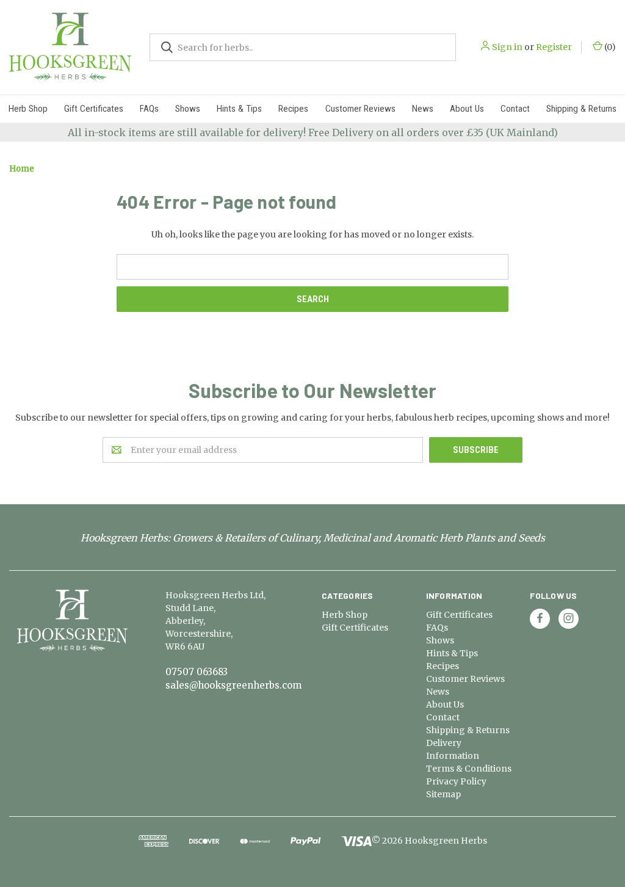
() (609, 47)
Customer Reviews (360, 108)
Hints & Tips (239, 108)
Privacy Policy (456, 781)
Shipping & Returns (581, 108)
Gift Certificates (93, 108)
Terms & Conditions (468, 768)
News (422, 108)
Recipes (293, 108)
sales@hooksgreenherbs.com (233, 685)
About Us (467, 108)
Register (554, 47)
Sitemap (443, 794)
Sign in (507, 47)
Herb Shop (28, 108)
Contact (515, 108)
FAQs (149, 108)
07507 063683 (196, 672)
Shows (187, 108)
